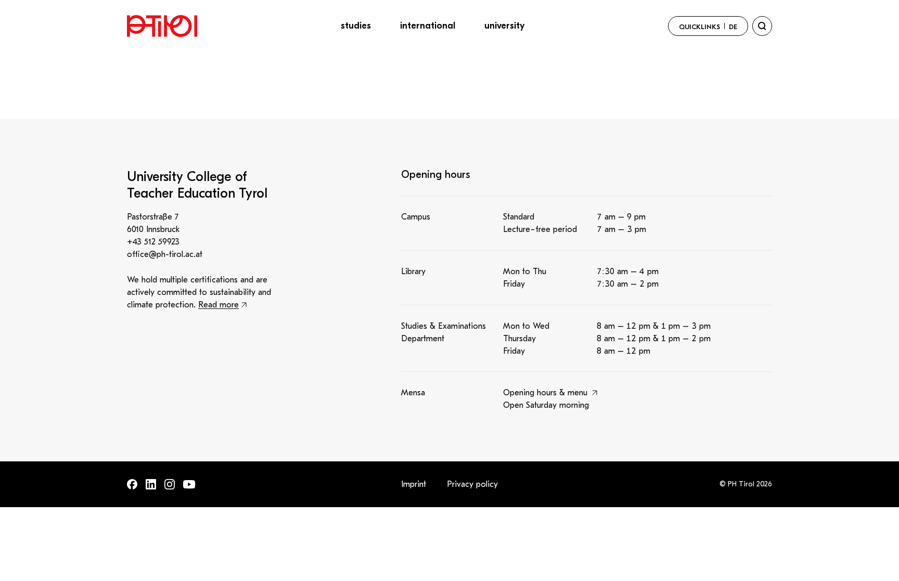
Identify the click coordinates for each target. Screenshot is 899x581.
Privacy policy (472, 484)
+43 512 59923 (153, 242)
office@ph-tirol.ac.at (164, 254)
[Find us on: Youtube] (189, 484)
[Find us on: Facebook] (132, 484)
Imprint (413, 484)
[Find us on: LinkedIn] (151, 484)
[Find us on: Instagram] (169, 484)
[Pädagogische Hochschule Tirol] (162, 26)
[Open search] (762, 26)
